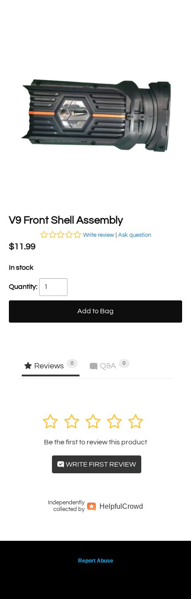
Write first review (100, 464)
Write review (98, 235)
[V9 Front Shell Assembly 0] (95, 113)
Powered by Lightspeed (95, 575)
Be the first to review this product (95, 442)
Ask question (134, 235)
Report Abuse (95, 561)
